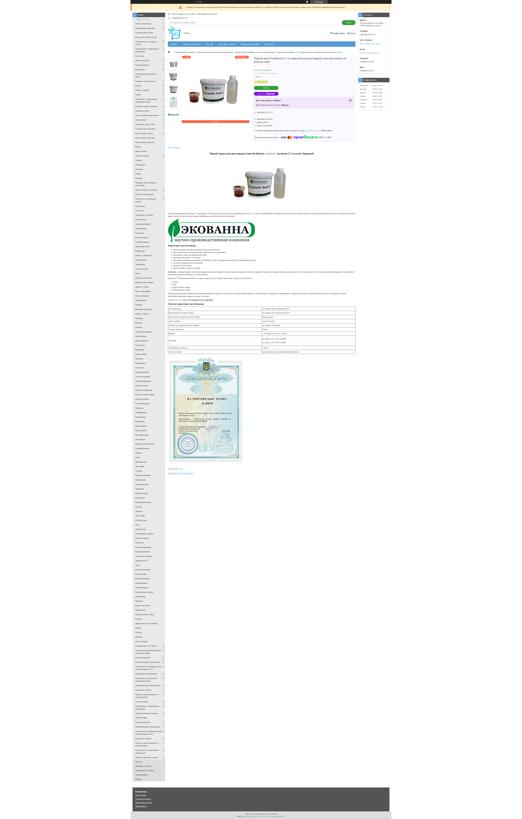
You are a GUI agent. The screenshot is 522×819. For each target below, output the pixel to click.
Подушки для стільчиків (145, 129)
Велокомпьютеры (142, 578)
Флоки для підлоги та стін (146, 37)
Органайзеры (140, 336)
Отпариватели (141, 412)
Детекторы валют (142, 246)
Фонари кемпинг (142, 399)
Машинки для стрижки (144, 282)
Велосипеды (140, 596)
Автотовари (140, 69)
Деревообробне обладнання (147, 685)
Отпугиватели (140, 300)
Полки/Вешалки (141, 435)
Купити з (261, 93)
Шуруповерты (141, 426)
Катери (138, 85)
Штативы (138, 305)
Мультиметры (140, 260)
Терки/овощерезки (143, 381)
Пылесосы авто (141, 385)
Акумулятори (140, 120)
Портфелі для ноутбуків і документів (145, 184)
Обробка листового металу (146, 713)
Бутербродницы (142, 242)
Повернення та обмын (144, 770)
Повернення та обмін (250, 44)
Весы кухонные (141, 237)
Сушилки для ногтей (143, 278)
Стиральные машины (143, 556)
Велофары (139, 349)
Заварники (139, 489)
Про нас (138, 762)
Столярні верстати (142, 657)
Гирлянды (139, 358)
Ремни (137, 147)
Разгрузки (139, 367)
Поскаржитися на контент (253, 816)
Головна (174, 44)
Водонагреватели (142, 551)
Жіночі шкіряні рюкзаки (145, 138)
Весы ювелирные (142, 403)
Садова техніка (141, 701)
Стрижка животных (142, 569)
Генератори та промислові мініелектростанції (146, 100)
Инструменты (140, 219)
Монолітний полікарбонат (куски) (145, 75)
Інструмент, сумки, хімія (145, 124)
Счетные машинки (142, 376)
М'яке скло (139, 56)
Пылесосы (139, 210)
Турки (137, 565)
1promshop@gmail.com (369, 53)
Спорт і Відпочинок (143, 23)
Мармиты (139, 601)
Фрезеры (139, 408)
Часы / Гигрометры (143, 291)
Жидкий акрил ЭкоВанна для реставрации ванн (254, 52)
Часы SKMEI (140, 515)
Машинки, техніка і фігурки (146, 106)
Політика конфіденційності (275, 816)
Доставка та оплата (143, 766)
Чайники (138, 453)
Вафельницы (140, 417)
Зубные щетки (141, 430)
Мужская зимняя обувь (144, 394)
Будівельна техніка (143, 690)
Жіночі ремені (141, 151)
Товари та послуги (142, 19)
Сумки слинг (140, 345)
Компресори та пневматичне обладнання (147, 50)
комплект (270, 153)
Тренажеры (140, 264)
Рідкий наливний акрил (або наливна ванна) (215, 52)
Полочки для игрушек (144, 194)
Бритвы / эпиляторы (143, 255)
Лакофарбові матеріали (145, 28)
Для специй (140, 439)
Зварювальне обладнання (146, 674)
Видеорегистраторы (143, 309)
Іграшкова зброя (142, 111)
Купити (266, 87)
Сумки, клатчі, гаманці (144, 133)
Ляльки (138, 94)
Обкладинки (140, 164)
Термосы (139, 511)
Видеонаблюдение (143, 502)
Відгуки (138, 779)
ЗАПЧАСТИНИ (141, 718)
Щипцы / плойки (142, 287)
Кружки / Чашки (141, 314)
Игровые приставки (143, 547)
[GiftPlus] (174, 33)
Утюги (137, 457)
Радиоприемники (142, 448)
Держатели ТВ (141, 560)
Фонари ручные (142, 372)
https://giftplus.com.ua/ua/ (370, 43)
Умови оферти (141, 775)
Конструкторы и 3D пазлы (145, 646)
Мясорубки (140, 466)
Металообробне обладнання (147, 662)
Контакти (269, 44)
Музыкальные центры (144, 592)
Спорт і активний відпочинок (147, 115)
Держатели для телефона (146, 623)
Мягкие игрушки (142, 538)
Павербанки (140, 610)
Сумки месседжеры (143, 331)
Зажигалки (139, 542)
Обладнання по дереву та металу (146, 43)
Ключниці (139, 169)
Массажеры (140, 206)
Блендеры (139, 233)
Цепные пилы (140, 354)
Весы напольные (142, 296)
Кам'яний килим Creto (144, 32)
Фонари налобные (143, 475)
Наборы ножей (141, 493)
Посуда (138, 507)
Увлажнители (140, 363)
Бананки (138, 178)
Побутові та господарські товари (145, 200)
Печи (137, 524)
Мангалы (138, 637)
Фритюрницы (140, 462)
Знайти (349, 23)
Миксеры (139, 318)
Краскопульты (141, 574)
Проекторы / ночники (144, 215)
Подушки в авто (142, 484)
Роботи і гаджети (142, 90)
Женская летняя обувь (144, 614)
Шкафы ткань (140, 529)
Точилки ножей (141, 269)
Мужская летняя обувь (144, 444)
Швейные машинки (143, 224)
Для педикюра (141, 641)
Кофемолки (140, 251)
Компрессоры (141, 520)
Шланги (138, 628)
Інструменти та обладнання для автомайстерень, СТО (148, 667)
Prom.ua (274, 814)
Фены (137, 273)
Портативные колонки (144, 533)
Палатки (138, 632)
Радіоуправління (142, 65)
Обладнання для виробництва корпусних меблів (148, 651)
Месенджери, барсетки (145, 142)
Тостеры (138, 471)
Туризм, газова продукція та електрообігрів (147, 695)
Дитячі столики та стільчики (146, 190)
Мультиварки (140, 480)
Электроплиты (141, 228)
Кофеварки (140, 421)
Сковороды (140, 498)
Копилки (138, 619)
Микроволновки (141, 587)
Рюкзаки (138, 160)
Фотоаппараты (141, 583)
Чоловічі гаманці (142, 155)
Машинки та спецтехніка (145, 81)
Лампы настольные (143, 605)
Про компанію (140, 795)
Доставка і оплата (227, 44)
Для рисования (141, 340)
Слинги (138, 173)
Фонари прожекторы (144, 390)
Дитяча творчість (142, 60)
